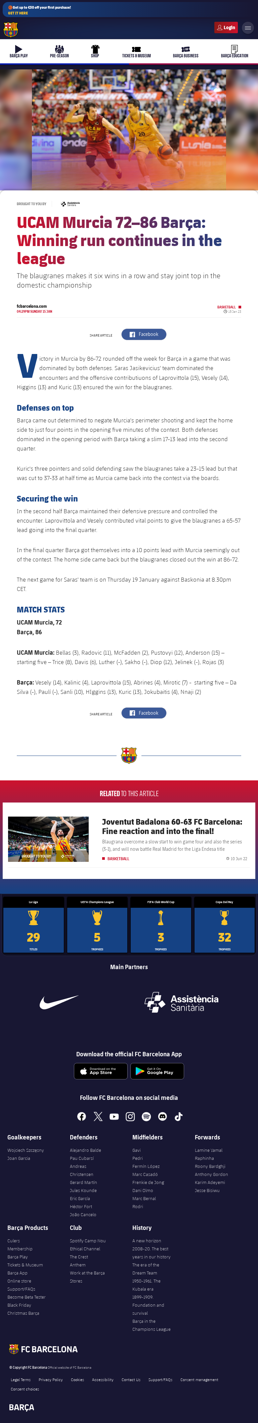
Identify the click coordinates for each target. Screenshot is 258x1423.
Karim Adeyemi (210, 1182)
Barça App (17, 1273)
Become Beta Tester (26, 1297)
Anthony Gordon (211, 1174)
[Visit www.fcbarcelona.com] (11, 30)
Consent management (199, 1379)
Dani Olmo (142, 1190)
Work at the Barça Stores (87, 1277)
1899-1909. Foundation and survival (148, 1305)
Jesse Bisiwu (207, 1190)
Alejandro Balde (85, 1150)
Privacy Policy (51, 1379)
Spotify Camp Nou (88, 1240)
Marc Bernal (144, 1198)
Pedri (137, 1158)
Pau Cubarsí (82, 1158)
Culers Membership (20, 1244)
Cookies (77, 1379)
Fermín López (146, 1166)
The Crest (79, 1256)
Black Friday (19, 1305)
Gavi (136, 1150)
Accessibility (103, 1379)
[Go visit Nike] (59, 1002)
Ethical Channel (85, 1248)
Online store (19, 1281)
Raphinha (204, 1158)
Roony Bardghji (210, 1166)
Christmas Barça (23, 1313)
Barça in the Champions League (151, 1325)
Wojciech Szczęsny (25, 1150)
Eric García (80, 1198)
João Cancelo (83, 1214)
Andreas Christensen (81, 1170)
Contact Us (131, 1379)
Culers (226, 27)
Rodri (137, 1206)
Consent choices (25, 1388)
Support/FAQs (21, 1289)
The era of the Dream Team (145, 1269)
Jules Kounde (83, 1190)
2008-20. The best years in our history (151, 1252)
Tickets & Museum (25, 1264)
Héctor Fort (81, 1206)
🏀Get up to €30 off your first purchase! (39, 10)
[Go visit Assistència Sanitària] (181, 1002)
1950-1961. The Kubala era (146, 1285)
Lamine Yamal (208, 1150)
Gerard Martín (83, 1182)
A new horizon (146, 1240)
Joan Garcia (18, 1158)
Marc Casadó (145, 1174)
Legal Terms (21, 1379)
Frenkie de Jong (148, 1182)
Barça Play (17, 1256)
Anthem (78, 1264)
